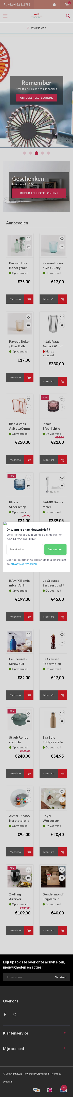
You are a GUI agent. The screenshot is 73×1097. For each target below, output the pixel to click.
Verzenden (55, 549)
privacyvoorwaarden (24, 563)
